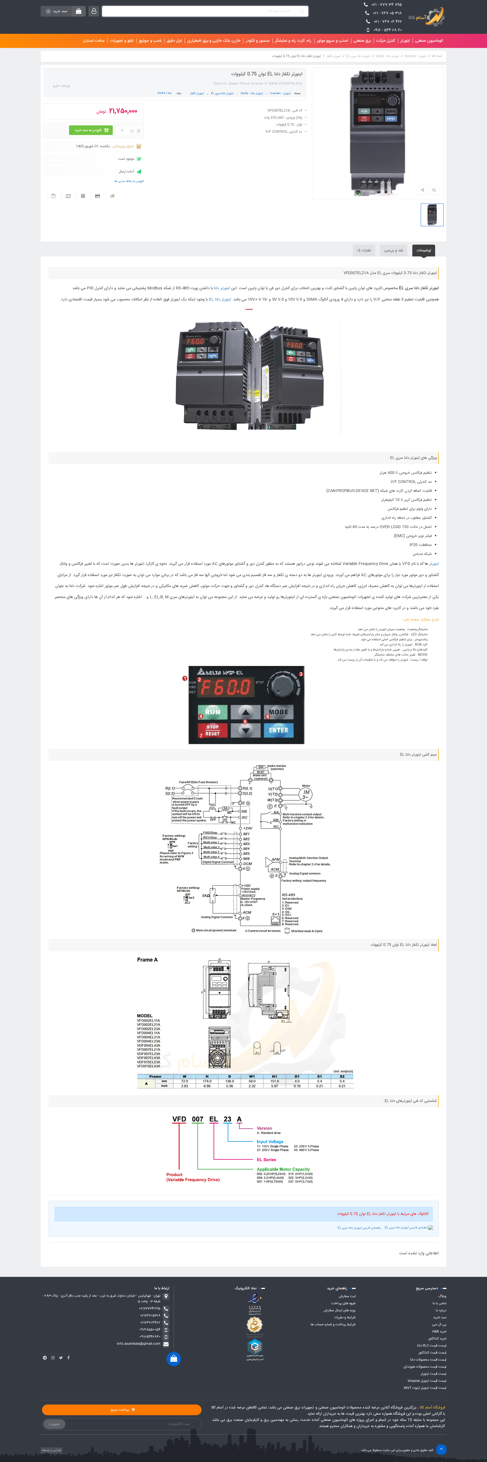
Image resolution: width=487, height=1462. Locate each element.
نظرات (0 (364, 250)
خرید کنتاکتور (437, 1338)
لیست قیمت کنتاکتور (432, 1352)
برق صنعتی (362, 40)
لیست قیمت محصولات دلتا (428, 1360)
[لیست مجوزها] (255, 1327)
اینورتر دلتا (222, 288)
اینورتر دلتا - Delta (387, 56)
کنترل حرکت (385, 40)
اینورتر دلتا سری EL (358, 56)
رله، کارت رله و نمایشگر (293, 40)
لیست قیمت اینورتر (433, 1374)
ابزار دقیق (174, 40)
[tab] (423, 250)
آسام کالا (437, 56)
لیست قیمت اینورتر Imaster (427, 1381)
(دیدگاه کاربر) (61, 86)
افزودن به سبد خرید (88, 130)
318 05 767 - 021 (387, 13)
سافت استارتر (94, 40)
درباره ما (441, 1310)
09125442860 (150, 1336)
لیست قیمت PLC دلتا (431, 1345)
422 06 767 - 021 (388, 21)
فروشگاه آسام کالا (432, 1408)
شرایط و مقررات (345, 1317)
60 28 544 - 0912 (388, 30)
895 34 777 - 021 (386, 4)
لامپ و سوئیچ (150, 40)
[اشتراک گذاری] (423, 190)
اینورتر (405, 40)
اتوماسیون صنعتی (429, 40)
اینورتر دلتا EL (220, 299)
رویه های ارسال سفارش (340, 1310)
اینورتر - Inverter (415, 56)
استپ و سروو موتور (332, 40)
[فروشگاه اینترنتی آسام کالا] (425, 17)
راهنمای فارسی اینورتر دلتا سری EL (360, 1228)
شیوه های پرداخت (343, 1303)
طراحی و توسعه (51, 1450)
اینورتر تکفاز (333, 56)
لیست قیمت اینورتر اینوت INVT (425, 1388)
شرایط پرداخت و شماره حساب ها (333, 1324)
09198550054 (149, 1329)
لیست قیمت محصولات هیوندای (425, 1367)
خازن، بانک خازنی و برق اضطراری (213, 40)
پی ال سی (439, 1324)
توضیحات (424, 250)
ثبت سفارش (347, 1296)
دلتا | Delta (165, 93)
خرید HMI (439, 1331)
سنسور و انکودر (258, 40)
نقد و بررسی (393, 250)
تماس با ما (439, 1303)
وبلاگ (442, 1296)
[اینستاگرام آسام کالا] (53, 1358)
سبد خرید (439, 1317)
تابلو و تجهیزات (122, 40)
